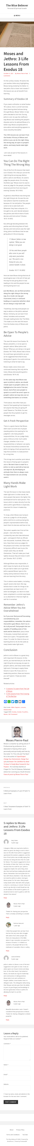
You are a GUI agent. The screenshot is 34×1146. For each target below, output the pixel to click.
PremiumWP (23, 1141)
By (21, 73)
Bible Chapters (15, 707)
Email (6, 1074)
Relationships (8, 709)
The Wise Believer (17, 5)
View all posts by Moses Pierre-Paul (16, 774)
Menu (18, 15)
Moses (6, 714)
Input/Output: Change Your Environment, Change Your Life (16, 759)
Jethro (26, 712)
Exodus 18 (20, 712)
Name (6, 1065)
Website (6, 1084)
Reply (5, 898)
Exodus (14, 712)
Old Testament (12, 714)
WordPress (10, 1141)
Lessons (23, 707)
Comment (7, 1043)
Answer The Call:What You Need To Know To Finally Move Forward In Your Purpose (16, 764)
